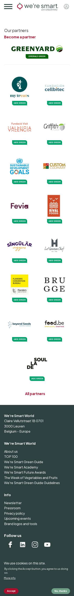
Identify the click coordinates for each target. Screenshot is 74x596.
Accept (11, 591)
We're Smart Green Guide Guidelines (32, 483)
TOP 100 (11, 456)
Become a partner (20, 37)
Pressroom (12, 508)
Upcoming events (17, 518)
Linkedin (23, 544)
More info (10, 578)
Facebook (10, 544)
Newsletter (13, 503)
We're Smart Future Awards (25, 472)
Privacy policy (14, 513)
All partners (35, 393)
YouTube (47, 544)
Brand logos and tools (20, 524)
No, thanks (60, 591)
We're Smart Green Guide (23, 462)
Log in (66, 6)
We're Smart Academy (21, 467)
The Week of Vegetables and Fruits (31, 477)
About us (11, 451)
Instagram (35, 544)
